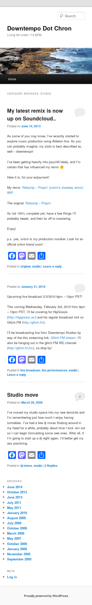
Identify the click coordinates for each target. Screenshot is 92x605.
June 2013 (14, 497)
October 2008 (17, 528)
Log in (12, 577)
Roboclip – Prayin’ (38, 203)
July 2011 (14, 502)
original (25, 266)
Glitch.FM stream (63, 337)
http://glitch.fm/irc (20, 348)
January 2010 (17, 512)
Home (12, 79)
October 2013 (17, 492)
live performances (54, 370)
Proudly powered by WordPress (46, 596)
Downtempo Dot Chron (39, 28)
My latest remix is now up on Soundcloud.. (35, 114)
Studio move (22, 394)
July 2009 (14, 523)
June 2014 (14, 487)
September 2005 (19, 559)
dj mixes (26, 465)
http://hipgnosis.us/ (21, 317)
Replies (50, 465)
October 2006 (17, 543)
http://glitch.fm (33, 322)
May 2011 (14, 507)
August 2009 (16, 518)
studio (36, 266)
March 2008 (15, 533)
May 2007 (14, 538)
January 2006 (17, 548)
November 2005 (18, 554)
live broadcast (30, 370)
